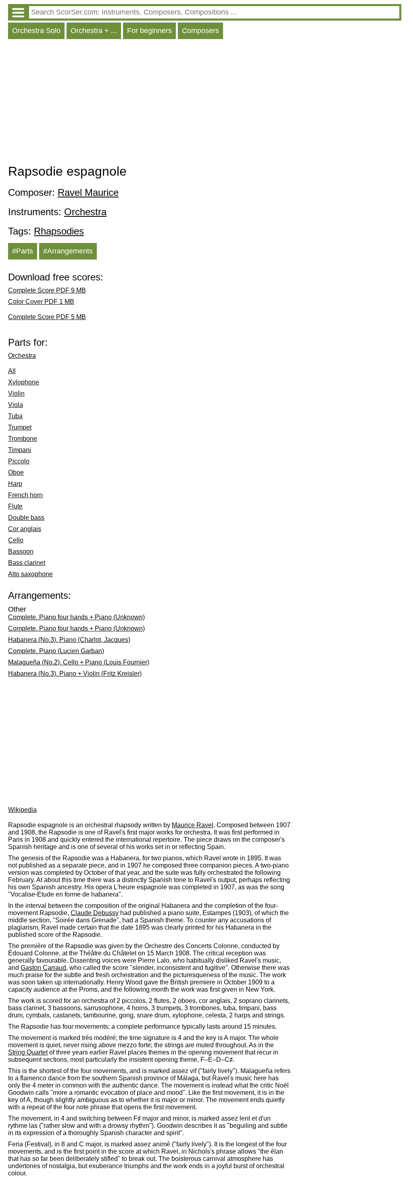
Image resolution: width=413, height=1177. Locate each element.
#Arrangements (68, 251)
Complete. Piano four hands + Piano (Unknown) (76, 617)
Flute (15, 506)
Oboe (16, 472)
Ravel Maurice (88, 192)
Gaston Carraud (43, 967)
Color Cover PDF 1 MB (41, 301)
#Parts (22, 251)
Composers (200, 31)
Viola (15, 404)
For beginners (149, 31)
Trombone (22, 438)
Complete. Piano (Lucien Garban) (56, 651)
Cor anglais (24, 528)
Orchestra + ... (94, 31)
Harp (15, 483)
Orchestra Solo (36, 31)
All (12, 370)
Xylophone (23, 382)
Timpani (19, 449)
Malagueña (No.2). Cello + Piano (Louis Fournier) (78, 662)
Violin (16, 393)
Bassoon (20, 551)
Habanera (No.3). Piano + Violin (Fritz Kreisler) (75, 673)
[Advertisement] (204, 103)
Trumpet (19, 427)
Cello (15, 540)
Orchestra (85, 211)
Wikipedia (22, 809)
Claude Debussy (95, 912)
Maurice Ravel (192, 825)
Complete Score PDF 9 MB (47, 290)
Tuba (15, 416)
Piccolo (18, 461)
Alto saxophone (30, 574)
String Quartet (28, 1052)
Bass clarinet (26, 562)
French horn (25, 495)
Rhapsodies (59, 231)
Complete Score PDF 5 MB (47, 316)
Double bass (26, 517)
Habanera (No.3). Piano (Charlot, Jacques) (69, 639)
